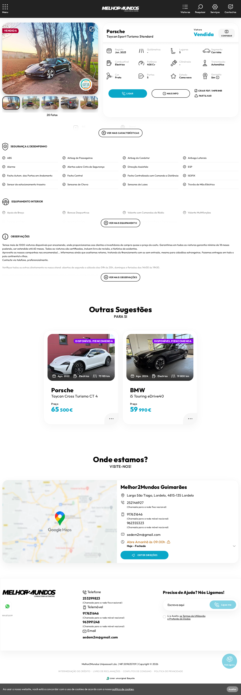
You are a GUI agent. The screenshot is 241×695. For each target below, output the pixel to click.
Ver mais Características (123, 133)
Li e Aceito (186, 617)
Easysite (131, 678)
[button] (185, 9)
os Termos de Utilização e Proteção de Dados (186, 617)
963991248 (91, 622)
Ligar (129, 93)
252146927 (135, 502)
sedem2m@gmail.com (144, 534)
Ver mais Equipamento (123, 223)
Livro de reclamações (106, 671)
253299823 (91, 598)
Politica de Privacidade (168, 671)
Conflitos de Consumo (137, 671)
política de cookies (123, 689)
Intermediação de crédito (74, 671)
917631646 (135, 514)
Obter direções (147, 555)
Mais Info (173, 93)
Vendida (10, 30)
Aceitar (232, 689)
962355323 (135, 523)
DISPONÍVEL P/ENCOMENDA (94, 341)
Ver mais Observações (123, 277)
